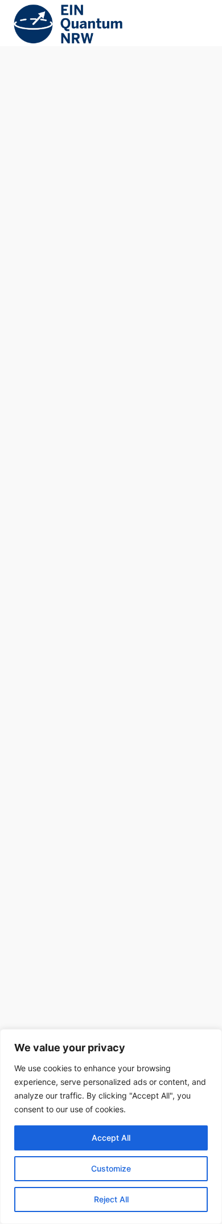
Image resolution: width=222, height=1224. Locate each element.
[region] (111, 1126)
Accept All (111, 1137)
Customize (111, 1168)
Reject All (111, 1199)
